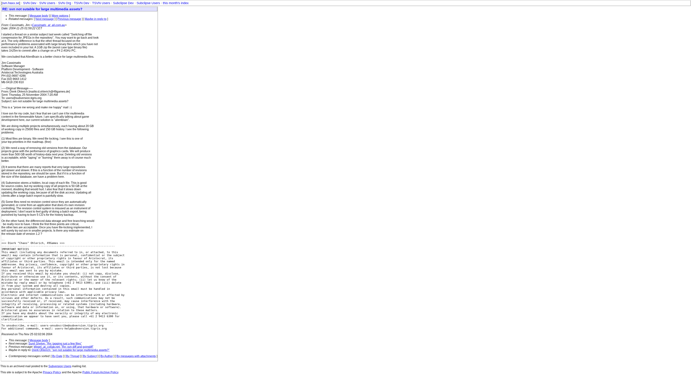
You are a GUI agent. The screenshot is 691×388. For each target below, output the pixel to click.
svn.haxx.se (10, 3)
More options (60, 15)
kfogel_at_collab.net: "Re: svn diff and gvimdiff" (64, 346)
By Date (57, 356)
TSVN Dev (81, 3)
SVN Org (64, 3)
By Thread (72, 356)
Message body (39, 15)
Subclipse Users (148, 3)
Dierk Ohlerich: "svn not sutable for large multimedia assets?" (71, 350)
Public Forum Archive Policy (100, 372)
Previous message (69, 18)
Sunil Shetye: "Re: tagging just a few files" (55, 343)
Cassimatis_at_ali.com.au (48, 25)
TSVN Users (101, 3)
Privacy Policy (52, 372)
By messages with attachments (136, 356)
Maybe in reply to (96, 18)
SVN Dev (29, 3)
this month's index (176, 3)
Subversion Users (59, 366)
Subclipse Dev (123, 3)
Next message (44, 18)
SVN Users (47, 3)
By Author (106, 356)
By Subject (90, 356)
